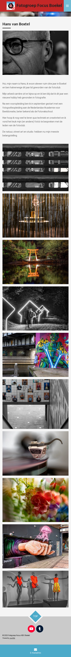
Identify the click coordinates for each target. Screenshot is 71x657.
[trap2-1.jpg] (35, 404)
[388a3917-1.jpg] (35, 500)
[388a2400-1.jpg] (35, 355)
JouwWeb (12, 638)
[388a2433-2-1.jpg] (35, 546)
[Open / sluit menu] (67, 6)
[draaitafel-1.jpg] (35, 453)
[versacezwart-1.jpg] (35, 589)
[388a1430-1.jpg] (35, 262)
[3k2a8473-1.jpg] (35, 215)
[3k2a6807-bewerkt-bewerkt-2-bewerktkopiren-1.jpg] (35, 167)
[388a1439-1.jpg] (35, 308)
